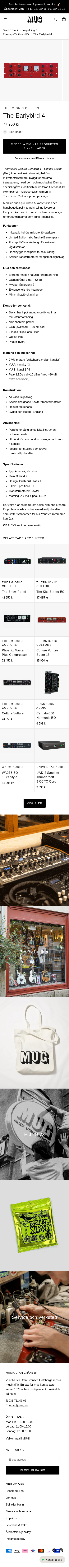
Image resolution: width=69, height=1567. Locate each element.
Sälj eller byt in (15, 1504)
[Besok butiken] (34, 951)
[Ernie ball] (34, 1225)
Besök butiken (15, 1490)
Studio (15, 30)
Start (6, 30)
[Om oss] (34, 1134)
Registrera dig (32, 1470)
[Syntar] (34, 860)
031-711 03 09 (17, 1400)
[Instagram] (61, 1550)
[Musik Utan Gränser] (34, 19)
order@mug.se (18, 1405)
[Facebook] (54, 1550)
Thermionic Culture (21, 108)
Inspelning (28, 30)
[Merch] (34, 1043)
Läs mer (49, 158)
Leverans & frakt (16, 1525)
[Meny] (5, 19)
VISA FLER (34, 803)
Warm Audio (12, 766)
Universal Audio (51, 766)
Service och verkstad (19, 1511)
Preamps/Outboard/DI (16, 34)
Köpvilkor (11, 1518)
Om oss (11, 1497)
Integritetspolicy (15, 1538)
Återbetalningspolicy (18, 1532)
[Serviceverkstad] (34, 1317)
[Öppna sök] (55, 19)
